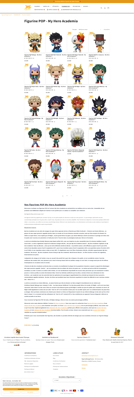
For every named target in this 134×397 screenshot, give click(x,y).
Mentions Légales (28, 363)
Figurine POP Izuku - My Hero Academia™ (32, 150)
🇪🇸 (17, 345)
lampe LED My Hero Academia (33, 305)
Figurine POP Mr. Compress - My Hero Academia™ (99, 55)
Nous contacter (57, 363)
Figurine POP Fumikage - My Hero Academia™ (98, 119)
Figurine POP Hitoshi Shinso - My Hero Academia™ (98, 182)
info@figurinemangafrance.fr (90, 355)
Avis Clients (56, 355)
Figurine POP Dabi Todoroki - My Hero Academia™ (56, 55)
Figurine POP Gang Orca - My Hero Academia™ (98, 150)
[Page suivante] (71, 195)
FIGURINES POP (17, 14)
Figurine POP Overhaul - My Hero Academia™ (33, 182)
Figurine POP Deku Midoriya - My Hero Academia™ (55, 150)
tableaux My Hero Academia (42, 310)
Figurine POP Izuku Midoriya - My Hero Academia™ (98, 87)
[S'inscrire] (79, 380)
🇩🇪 (18, 345)
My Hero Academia (26, 14)
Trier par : (74, 29)
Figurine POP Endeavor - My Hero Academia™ (76, 119)
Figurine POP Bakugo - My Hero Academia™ (33, 55)
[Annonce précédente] (25, 1)
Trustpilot (55, 369)
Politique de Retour (29, 369)
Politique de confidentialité (31, 366)
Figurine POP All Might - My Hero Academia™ (76, 87)
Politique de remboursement (60, 366)
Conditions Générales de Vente (32, 358)
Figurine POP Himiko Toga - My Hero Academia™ (56, 87)
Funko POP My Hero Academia (72, 305)
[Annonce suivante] (109, 1)
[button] (38, 6)
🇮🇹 (15, 345)
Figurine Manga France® (7, 14)
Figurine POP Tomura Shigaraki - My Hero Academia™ (56, 182)
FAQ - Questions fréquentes (31, 361)
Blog (54, 358)
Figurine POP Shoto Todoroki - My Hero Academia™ (76, 55)
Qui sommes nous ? (29, 372)
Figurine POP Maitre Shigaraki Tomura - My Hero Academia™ (75, 150)
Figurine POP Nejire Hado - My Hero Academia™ (34, 87)
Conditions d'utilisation (30, 355)
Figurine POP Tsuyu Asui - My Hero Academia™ (76, 182)
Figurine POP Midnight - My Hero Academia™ (55, 119)
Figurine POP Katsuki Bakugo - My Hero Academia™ (33, 119)
